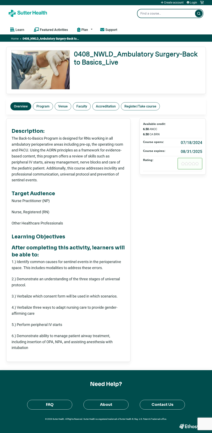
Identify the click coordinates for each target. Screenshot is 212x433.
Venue (63, 106)
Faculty (81, 106)
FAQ (50, 404)
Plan (84, 29)
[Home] (27, 12)
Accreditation (106, 106)
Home (15, 38)
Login (193, 2)
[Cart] (202, 4)
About (106, 404)
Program (42, 106)
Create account (174, 2)
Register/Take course (140, 106)
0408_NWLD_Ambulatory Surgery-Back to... (51, 38)
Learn (20, 29)
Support (111, 29)
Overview (21, 106)
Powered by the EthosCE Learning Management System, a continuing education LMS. (191, 426)
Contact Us (162, 404)
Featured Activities (54, 29)
